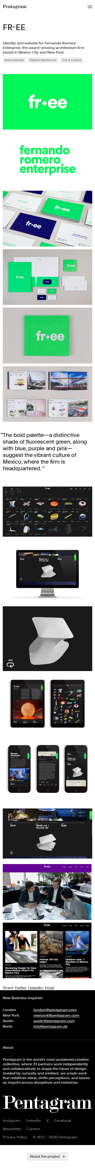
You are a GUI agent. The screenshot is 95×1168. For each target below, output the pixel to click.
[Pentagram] (15, 7)
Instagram (12, 1120)
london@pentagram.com (55, 1010)
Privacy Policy (15, 1137)
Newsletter (12, 1129)
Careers (33, 1129)
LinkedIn (33, 1120)
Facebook (62, 1120)
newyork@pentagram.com (56, 1015)
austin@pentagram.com (54, 1021)
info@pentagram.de (50, 1026)
